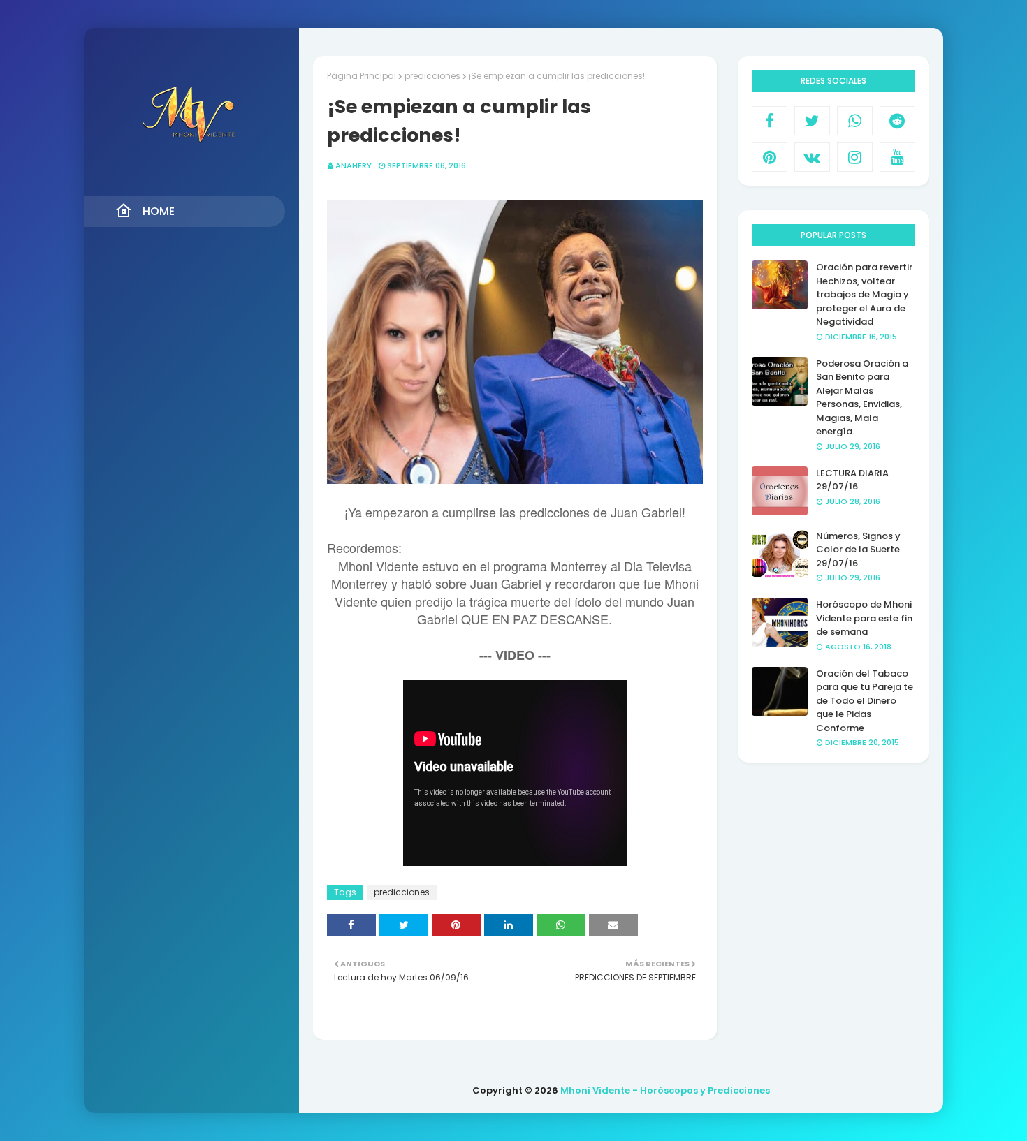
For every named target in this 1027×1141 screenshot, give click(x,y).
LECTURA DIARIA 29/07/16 (852, 480)
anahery (353, 165)
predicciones (432, 76)
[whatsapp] (855, 120)
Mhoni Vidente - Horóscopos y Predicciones (665, 1090)
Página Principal (361, 76)
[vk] (812, 157)
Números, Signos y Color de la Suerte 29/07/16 (858, 549)
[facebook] (769, 120)
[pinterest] (769, 157)
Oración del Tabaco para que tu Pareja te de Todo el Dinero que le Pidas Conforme (864, 701)
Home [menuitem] (159, 211)
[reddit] (897, 120)
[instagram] (855, 157)
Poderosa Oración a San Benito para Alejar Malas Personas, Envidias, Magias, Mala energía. (862, 398)
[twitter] (812, 120)
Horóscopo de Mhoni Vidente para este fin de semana (864, 618)
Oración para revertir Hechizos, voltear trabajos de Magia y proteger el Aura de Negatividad (864, 294)
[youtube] (897, 157)
